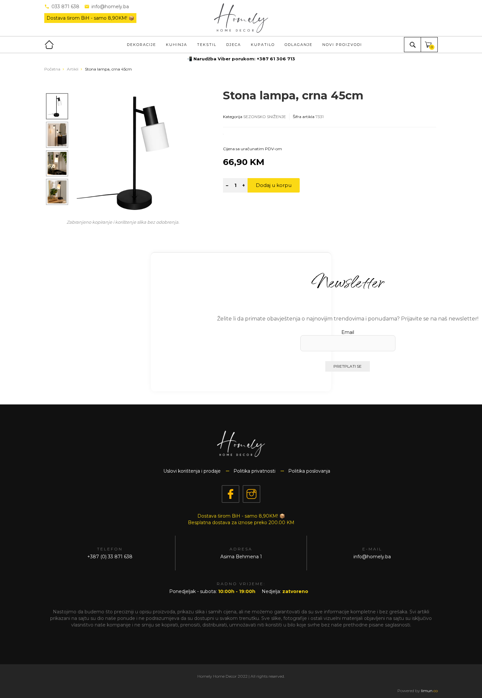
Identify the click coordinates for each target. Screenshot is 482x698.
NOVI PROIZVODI (342, 44)
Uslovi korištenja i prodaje (192, 471)
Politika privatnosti (254, 471)
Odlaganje (298, 44)
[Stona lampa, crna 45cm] (138, 153)
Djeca (233, 44)
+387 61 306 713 (276, 58)
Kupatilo (263, 44)
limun (429, 690)
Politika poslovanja (309, 471)
